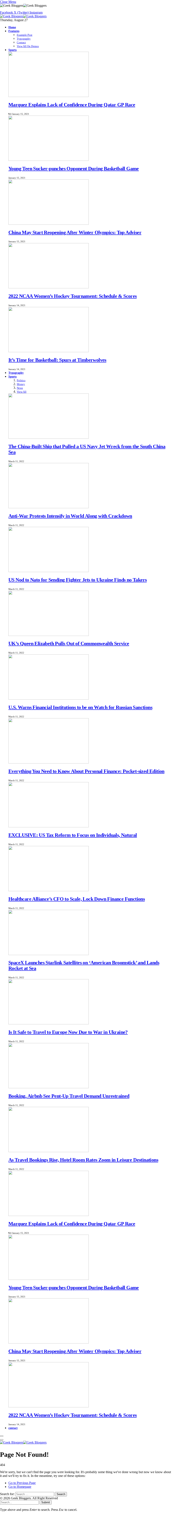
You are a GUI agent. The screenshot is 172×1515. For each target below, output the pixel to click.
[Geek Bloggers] (23, 16)
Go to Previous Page (22, 1483)
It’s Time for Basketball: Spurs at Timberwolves (57, 360)
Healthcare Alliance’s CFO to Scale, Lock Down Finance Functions (76, 899)
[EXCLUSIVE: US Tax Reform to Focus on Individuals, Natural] (48, 826)
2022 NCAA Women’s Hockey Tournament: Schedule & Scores (72, 296)
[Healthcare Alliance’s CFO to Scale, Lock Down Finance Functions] (48, 890)
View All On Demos (28, 46)
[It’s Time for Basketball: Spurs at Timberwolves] (48, 351)
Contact (21, 42)
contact (13, 1428)
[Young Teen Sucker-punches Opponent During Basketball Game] (48, 159)
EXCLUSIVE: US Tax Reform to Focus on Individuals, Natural (72, 835)
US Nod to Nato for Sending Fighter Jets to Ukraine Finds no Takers (77, 580)
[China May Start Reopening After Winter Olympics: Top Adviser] (48, 223)
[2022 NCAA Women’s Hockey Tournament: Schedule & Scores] (48, 287)
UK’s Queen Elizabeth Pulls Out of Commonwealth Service (68, 643)
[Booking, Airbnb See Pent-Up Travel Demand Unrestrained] (48, 1087)
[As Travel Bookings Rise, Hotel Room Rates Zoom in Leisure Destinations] (48, 1151)
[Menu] (1, 1436)
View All (21, 391)
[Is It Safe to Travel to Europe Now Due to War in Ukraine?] (48, 1023)
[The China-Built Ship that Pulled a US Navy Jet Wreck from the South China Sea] (48, 437)
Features (13, 31)
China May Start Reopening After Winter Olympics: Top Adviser (74, 232)
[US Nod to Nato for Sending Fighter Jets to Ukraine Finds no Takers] (48, 571)
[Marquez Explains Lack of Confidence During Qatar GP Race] (48, 96)
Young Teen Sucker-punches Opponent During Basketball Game (73, 168)
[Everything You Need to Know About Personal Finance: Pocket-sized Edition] (48, 762)
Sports (12, 50)
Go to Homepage (19, 1486)
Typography (24, 38)
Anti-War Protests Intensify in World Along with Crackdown (70, 516)
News (20, 387)
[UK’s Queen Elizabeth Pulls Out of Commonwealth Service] (48, 635)
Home (12, 27)
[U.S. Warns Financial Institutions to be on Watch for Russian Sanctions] (48, 698)
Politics (21, 380)
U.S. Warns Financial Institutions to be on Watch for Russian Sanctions (80, 707)
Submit (45, 1502)
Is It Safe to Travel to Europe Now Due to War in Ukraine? (68, 1032)
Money (21, 384)
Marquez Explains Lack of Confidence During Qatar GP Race (71, 104)
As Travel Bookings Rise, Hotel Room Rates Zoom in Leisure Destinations (83, 1160)
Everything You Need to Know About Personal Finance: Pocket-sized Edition (86, 771)
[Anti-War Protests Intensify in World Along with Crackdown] (48, 507)
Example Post (24, 34)
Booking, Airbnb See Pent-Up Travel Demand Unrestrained (68, 1096)
